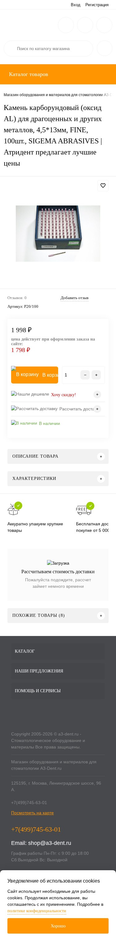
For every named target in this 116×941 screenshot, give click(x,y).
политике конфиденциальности (36, 911)
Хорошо (58, 926)
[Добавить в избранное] (103, 185)
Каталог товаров (27, 74)
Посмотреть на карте (32, 812)
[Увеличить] (58, 233)
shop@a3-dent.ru (49, 843)
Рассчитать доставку (80, 408)
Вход (75, 4)
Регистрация (97, 4)
